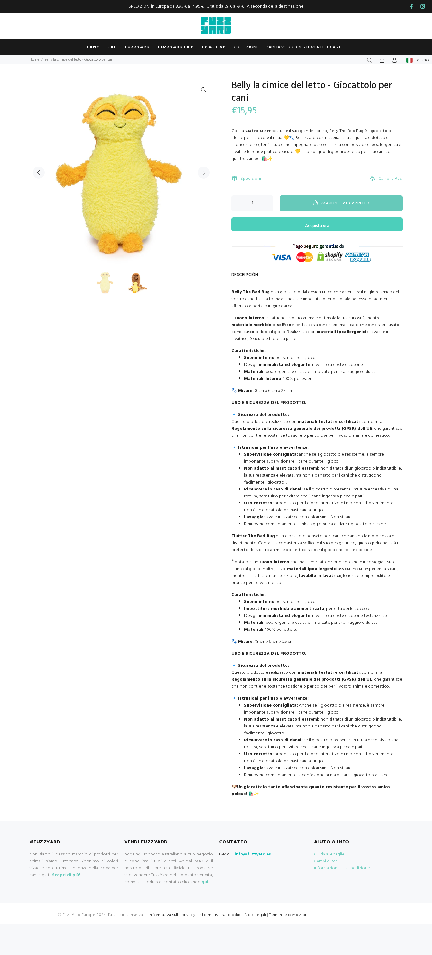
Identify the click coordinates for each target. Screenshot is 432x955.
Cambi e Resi (390, 178)
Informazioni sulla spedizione (342, 868)
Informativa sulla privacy (172, 915)
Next (204, 173)
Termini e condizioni (289, 915)
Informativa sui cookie (220, 915)
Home (34, 60)
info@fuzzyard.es (253, 854)
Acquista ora (317, 225)
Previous (39, 173)
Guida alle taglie (329, 854)
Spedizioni (250, 178)
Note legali (255, 915)
